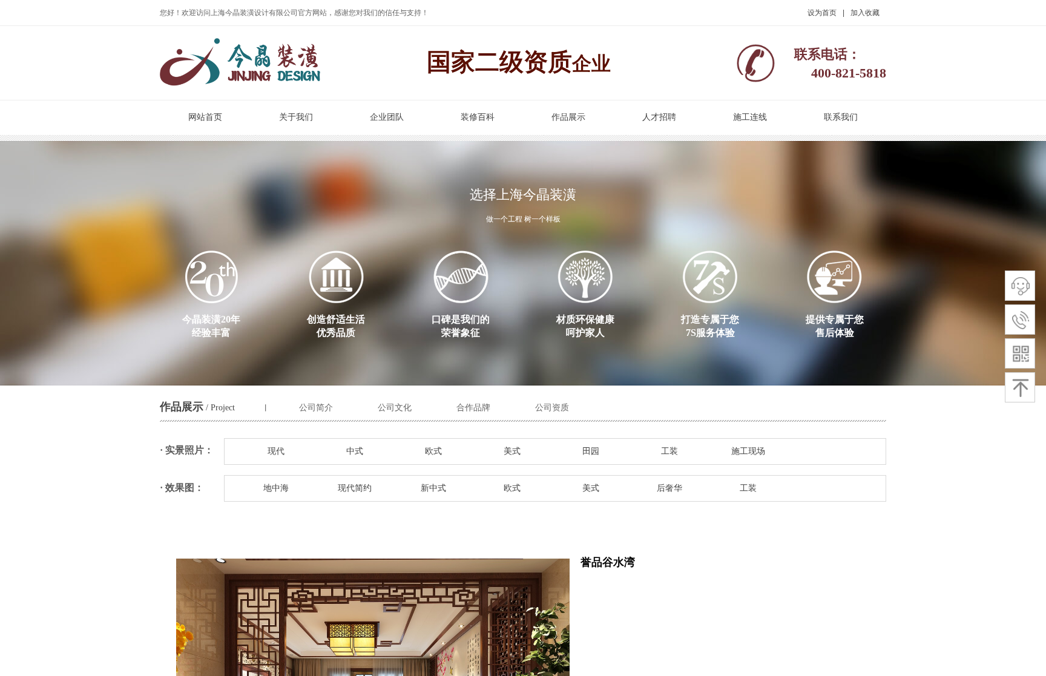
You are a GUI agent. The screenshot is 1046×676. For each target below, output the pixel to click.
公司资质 (552, 407)
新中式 (433, 488)
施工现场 (748, 451)
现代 (276, 451)
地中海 (276, 488)
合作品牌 (473, 407)
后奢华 (669, 488)
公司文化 (395, 407)
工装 (669, 451)
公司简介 (316, 407)
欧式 (433, 451)
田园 (590, 451)
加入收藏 (865, 12)
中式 (354, 451)
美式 (512, 451)
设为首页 (822, 12)
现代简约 (355, 488)
